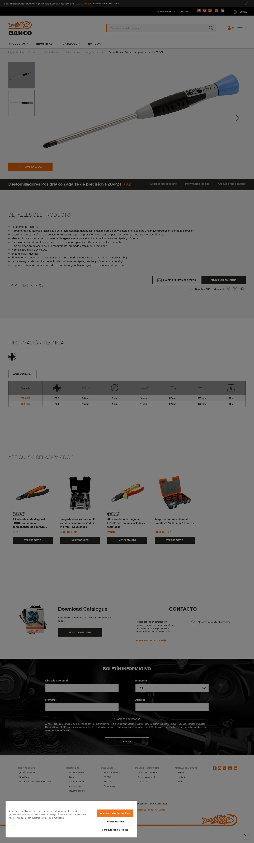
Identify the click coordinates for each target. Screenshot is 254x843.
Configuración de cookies (115, 829)
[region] (71, 819)
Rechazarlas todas (115, 821)
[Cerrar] (133, 805)
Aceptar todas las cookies (115, 813)
